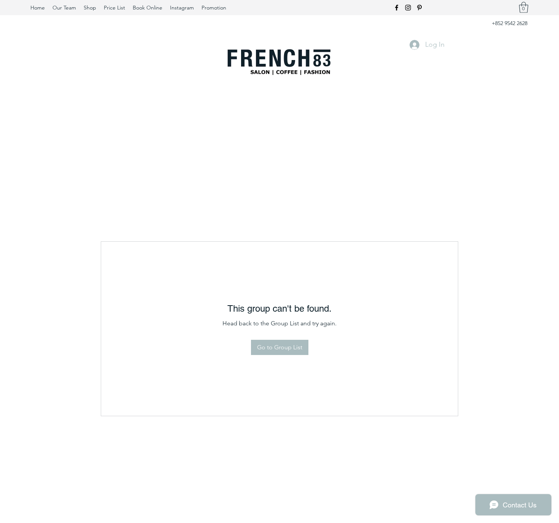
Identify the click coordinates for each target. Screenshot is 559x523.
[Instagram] (408, 7)
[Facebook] (396, 7)
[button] (523, 7)
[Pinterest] (419, 7)
